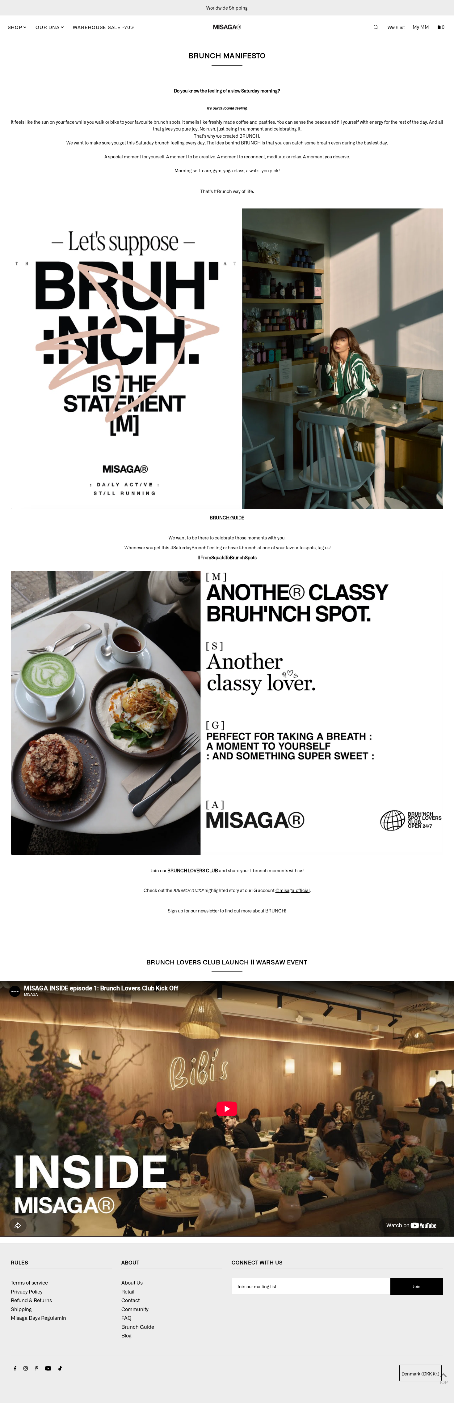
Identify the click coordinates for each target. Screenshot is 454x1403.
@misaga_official (292, 890)
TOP (443, 1382)
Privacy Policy (26, 1291)
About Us (132, 1282)
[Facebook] (15, 1368)
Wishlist (396, 27)
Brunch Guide (137, 1327)
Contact (130, 1300)
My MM (421, 27)
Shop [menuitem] (16, 27)
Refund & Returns (31, 1300)
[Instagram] (25, 1368)
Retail (127, 1291)
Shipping (21, 1309)
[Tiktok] (60, 1368)
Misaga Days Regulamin (38, 1318)
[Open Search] (376, 27)
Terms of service (29, 1282)
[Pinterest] (36, 1368)
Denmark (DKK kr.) (420, 1373)
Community (134, 1309)
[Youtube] (48, 1368)
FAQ (126, 1318)
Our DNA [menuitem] (48, 27)
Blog (126, 1335)
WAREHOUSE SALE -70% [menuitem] (103, 27)
